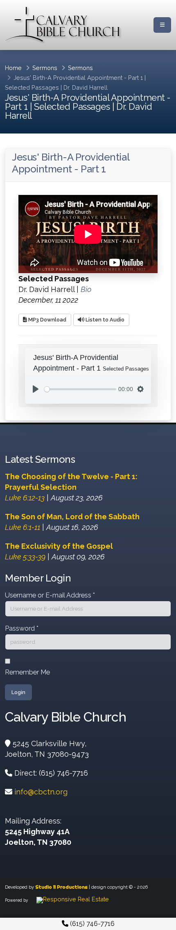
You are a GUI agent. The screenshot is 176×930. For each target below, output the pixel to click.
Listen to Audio (104, 320)
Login (18, 692)
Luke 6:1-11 (22, 527)
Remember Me (27, 672)
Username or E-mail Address (50, 595)
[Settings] (140, 389)
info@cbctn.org (41, 791)
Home (13, 67)
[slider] (80, 389)
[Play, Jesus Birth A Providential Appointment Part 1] (35, 389)
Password (21, 628)
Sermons (44, 67)
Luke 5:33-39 (25, 556)
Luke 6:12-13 (25, 497)
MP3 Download (46, 320)
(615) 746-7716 (91, 924)
